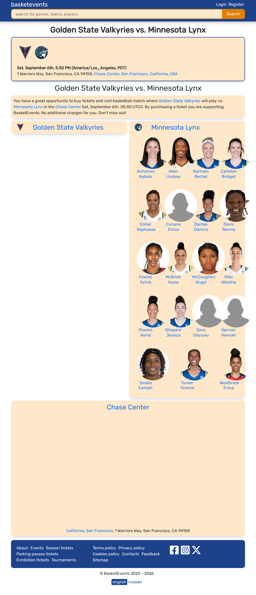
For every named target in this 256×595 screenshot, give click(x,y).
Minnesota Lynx (28, 106)
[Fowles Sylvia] (153, 258)
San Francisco (134, 73)
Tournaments (64, 560)
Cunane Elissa (173, 227)
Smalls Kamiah (145, 385)
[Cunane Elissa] (180, 205)
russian (135, 582)
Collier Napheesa (146, 227)
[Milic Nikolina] (236, 258)
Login (221, 4)
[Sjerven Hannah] (236, 310)
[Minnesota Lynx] (42, 52)
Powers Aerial (145, 332)
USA (174, 73)
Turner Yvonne (187, 385)
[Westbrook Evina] (236, 363)
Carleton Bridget (229, 174)
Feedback (151, 554)
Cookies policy (106, 554)
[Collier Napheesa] (153, 205)
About (22, 548)
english (119, 582)
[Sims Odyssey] (208, 310)
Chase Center (106, 73)
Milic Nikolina (228, 280)
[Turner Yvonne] (194, 363)
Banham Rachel (201, 174)
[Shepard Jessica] (180, 310)
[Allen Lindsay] (180, 152)
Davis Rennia (228, 227)
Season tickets (59, 548)
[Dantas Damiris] (208, 205)
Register (236, 4)
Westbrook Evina (229, 385)
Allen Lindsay (173, 174)
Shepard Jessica (173, 332)
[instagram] (185, 550)
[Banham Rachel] (208, 152)
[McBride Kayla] (180, 258)
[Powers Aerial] (153, 310)
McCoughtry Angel (204, 280)
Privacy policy (131, 548)
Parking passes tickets (37, 554)
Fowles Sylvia (145, 280)
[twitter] (196, 550)
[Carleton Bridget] (236, 152)
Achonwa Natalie (145, 174)
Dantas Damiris (201, 227)
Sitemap (100, 560)
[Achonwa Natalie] (153, 152)
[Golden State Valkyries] (25, 52)
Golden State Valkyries (179, 100)
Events (37, 548)
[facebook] (174, 550)
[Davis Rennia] (236, 205)
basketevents (29, 4)
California (159, 73)
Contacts (130, 554)
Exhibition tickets (32, 560)
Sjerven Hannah (228, 332)
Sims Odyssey (201, 332)
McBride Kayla (173, 280)
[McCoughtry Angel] (208, 258)
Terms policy (104, 548)
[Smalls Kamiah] (153, 363)
